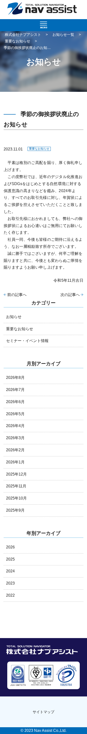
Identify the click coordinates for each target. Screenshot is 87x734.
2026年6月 (15, 402)
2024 (10, 571)
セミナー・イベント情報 (27, 341)
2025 (10, 559)
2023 (10, 583)
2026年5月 (15, 414)
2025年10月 (16, 498)
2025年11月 (16, 486)
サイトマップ (43, 712)
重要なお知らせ (39, 148)
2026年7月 (15, 390)
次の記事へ (70, 295)
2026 (10, 547)
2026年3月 (15, 438)
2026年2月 (15, 450)
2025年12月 (16, 474)
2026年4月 (15, 426)
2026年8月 (15, 377)
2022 (10, 595)
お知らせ (14, 317)
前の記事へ (17, 295)
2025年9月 (15, 510)
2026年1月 (15, 462)
